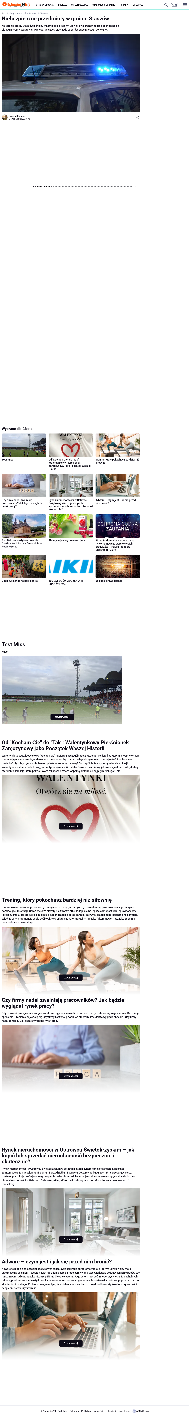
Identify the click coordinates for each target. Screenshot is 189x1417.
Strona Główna (44, 5)
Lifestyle (138, 5)
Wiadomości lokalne (103, 5)
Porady (124, 5)
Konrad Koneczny (18, 116)
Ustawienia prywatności (117, 1411)
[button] (174, 5)
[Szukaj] (166, 5)
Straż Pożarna (79, 5)
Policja (62, 5)
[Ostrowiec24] (19, 4)
